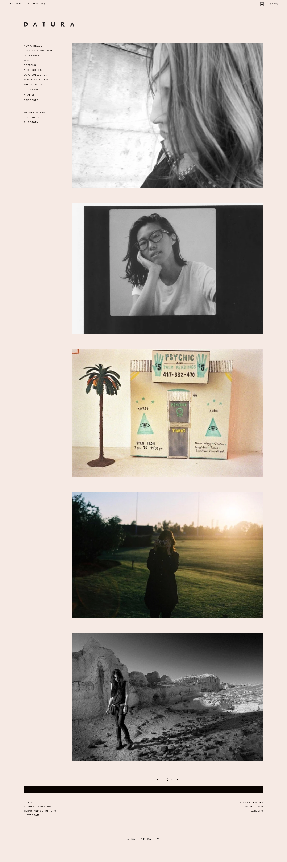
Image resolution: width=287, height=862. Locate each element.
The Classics (33, 84)
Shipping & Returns (38, 807)
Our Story (31, 122)
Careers (257, 811)
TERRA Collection (36, 79)
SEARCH (15, 4)
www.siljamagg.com (167, 715)
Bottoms (30, 65)
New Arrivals (33, 46)
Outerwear (31, 55)
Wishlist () (36, 4)
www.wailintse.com (167, 578)
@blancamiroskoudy (167, 440)
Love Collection (35, 75)
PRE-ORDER (31, 100)
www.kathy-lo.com (167, 296)
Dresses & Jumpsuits (38, 50)
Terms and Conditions (40, 811)
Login (274, 4)
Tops (27, 60)
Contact (30, 802)
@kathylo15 (167, 304)
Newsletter (254, 807)
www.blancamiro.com (167, 432)
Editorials (31, 117)
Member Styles (34, 112)
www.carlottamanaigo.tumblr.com (167, 136)
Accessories (33, 70)
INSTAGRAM (31, 815)
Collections (32, 89)
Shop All (30, 95)
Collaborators (251, 802)
